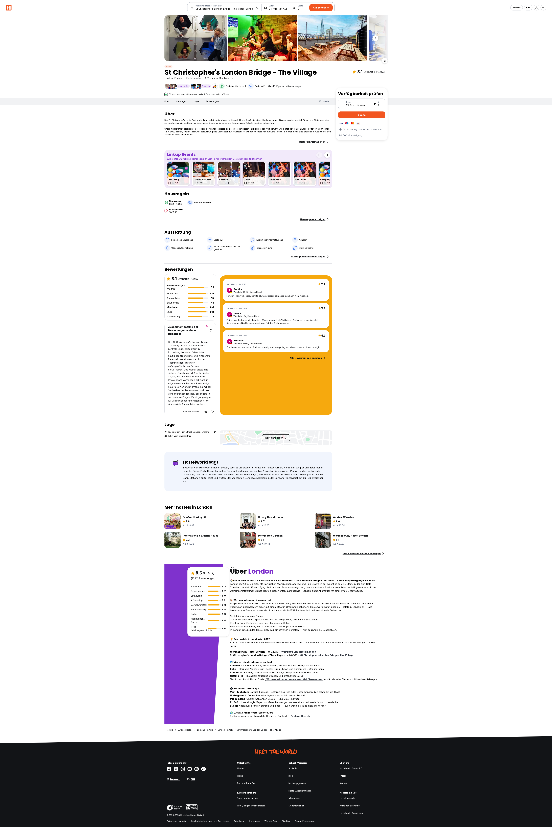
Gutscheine (239, 821)
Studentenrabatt (296, 805)
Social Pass (294, 768)
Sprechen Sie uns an (247, 798)
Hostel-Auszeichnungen (300, 791)
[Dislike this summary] (212, 412)
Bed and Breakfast (246, 783)
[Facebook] (169, 769)
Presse (343, 776)
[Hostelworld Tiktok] (203, 769)
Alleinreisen (294, 798)
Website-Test (270, 821)
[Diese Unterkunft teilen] (385, 60)
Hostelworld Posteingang (352, 813)
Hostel (168, 67)
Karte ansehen (194, 78)
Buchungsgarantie (297, 783)
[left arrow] (319, 155)
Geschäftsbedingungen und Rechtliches (209, 821)
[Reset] (256, 7)
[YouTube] (189, 769)
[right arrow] (327, 155)
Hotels (240, 776)
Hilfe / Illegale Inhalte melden (251, 805)
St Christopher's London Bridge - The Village (326, 655)
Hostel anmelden (348, 798)
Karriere (343, 783)
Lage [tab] (196, 101)
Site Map (286, 821)
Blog (291, 776)
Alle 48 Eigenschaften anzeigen (284, 86)
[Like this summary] (206, 412)
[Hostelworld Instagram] (183, 769)
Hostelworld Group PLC (351, 768)
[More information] (211, 330)
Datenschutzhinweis (176, 821)
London (168, 78)
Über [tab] (166, 101)
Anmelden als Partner (350, 805)
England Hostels (300, 716)
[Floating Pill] (375, 38)
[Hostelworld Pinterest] (196, 769)
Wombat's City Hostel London (298, 651)
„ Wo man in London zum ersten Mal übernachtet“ (294, 679)
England (178, 78)
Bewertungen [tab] (212, 101)
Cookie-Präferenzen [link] (305, 821)
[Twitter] (176, 769)
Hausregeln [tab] (181, 101)
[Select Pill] (536, 7)
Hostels (240, 768)
